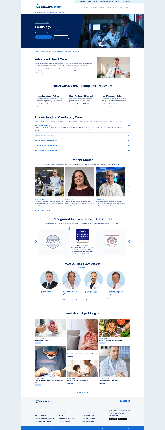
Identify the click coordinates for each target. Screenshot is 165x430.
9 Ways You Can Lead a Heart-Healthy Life (77, 380)
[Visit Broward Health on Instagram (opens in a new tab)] (124, 401)
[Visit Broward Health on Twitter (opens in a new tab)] (129, 401)
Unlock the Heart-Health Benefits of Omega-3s (110, 340)
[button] (117, 2)
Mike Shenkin (100, 199)
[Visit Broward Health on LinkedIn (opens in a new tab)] (126, 401)
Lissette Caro (69, 199)
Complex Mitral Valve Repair (42, 340)
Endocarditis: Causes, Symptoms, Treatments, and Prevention (82, 353)
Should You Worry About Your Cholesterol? (109, 380)
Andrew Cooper (39, 199)
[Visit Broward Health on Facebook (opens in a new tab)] (121, 401)
